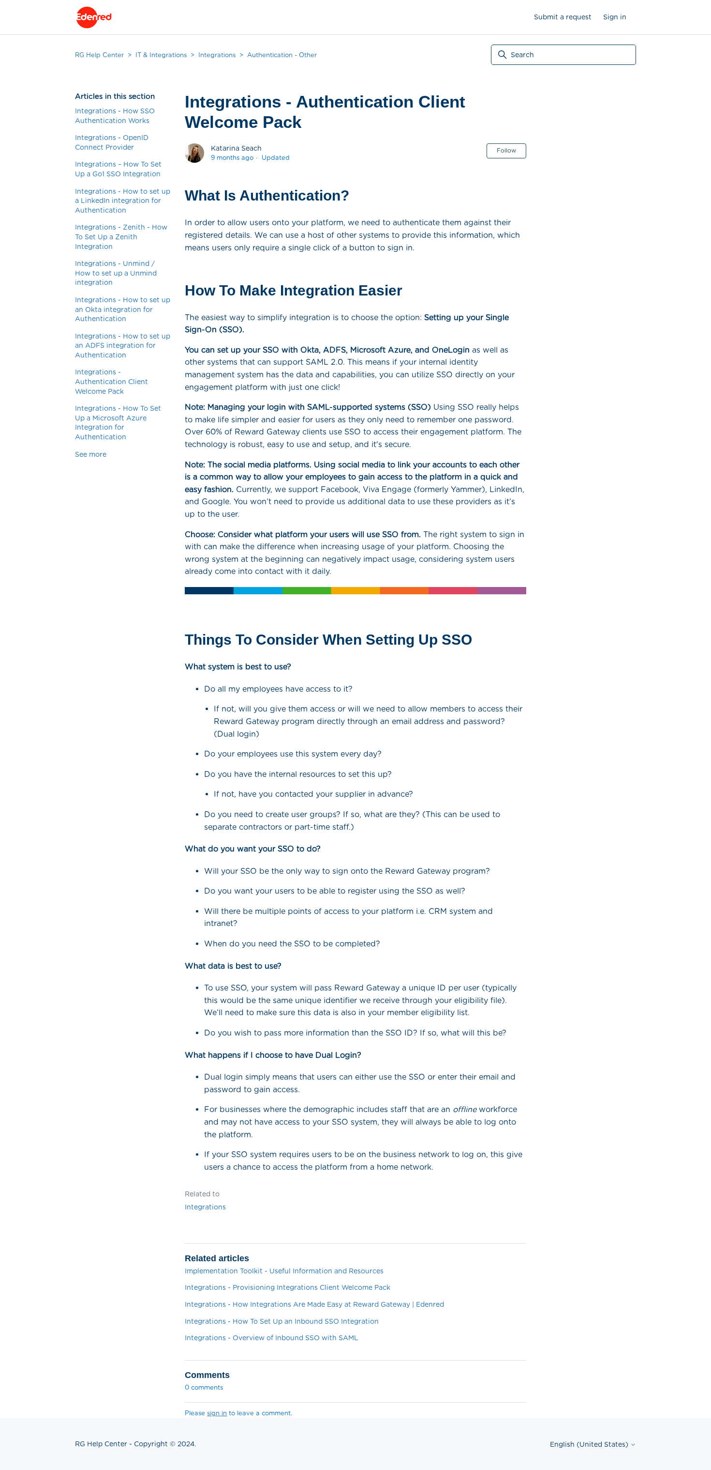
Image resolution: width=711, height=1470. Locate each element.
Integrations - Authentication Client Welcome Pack (111, 381)
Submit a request (563, 17)
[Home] (94, 17)
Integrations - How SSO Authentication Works (115, 115)
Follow (506, 150)
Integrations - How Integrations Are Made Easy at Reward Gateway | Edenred (314, 1304)
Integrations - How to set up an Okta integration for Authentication (122, 309)
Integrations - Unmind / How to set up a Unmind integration (116, 273)
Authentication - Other (282, 55)
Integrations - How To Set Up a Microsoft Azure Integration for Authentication (118, 422)
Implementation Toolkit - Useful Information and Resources (284, 1271)
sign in (217, 1413)
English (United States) (590, 1444)
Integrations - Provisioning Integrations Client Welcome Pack (287, 1287)
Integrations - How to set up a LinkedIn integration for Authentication (122, 200)
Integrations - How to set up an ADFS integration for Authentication (122, 345)
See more (90, 454)
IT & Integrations (161, 55)
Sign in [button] (614, 17)
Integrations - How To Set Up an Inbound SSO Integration (282, 1321)
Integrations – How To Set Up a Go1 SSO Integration (118, 169)
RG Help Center (99, 55)
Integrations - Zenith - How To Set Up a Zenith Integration (121, 236)
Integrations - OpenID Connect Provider (111, 142)
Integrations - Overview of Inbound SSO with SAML (271, 1338)
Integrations (217, 55)
